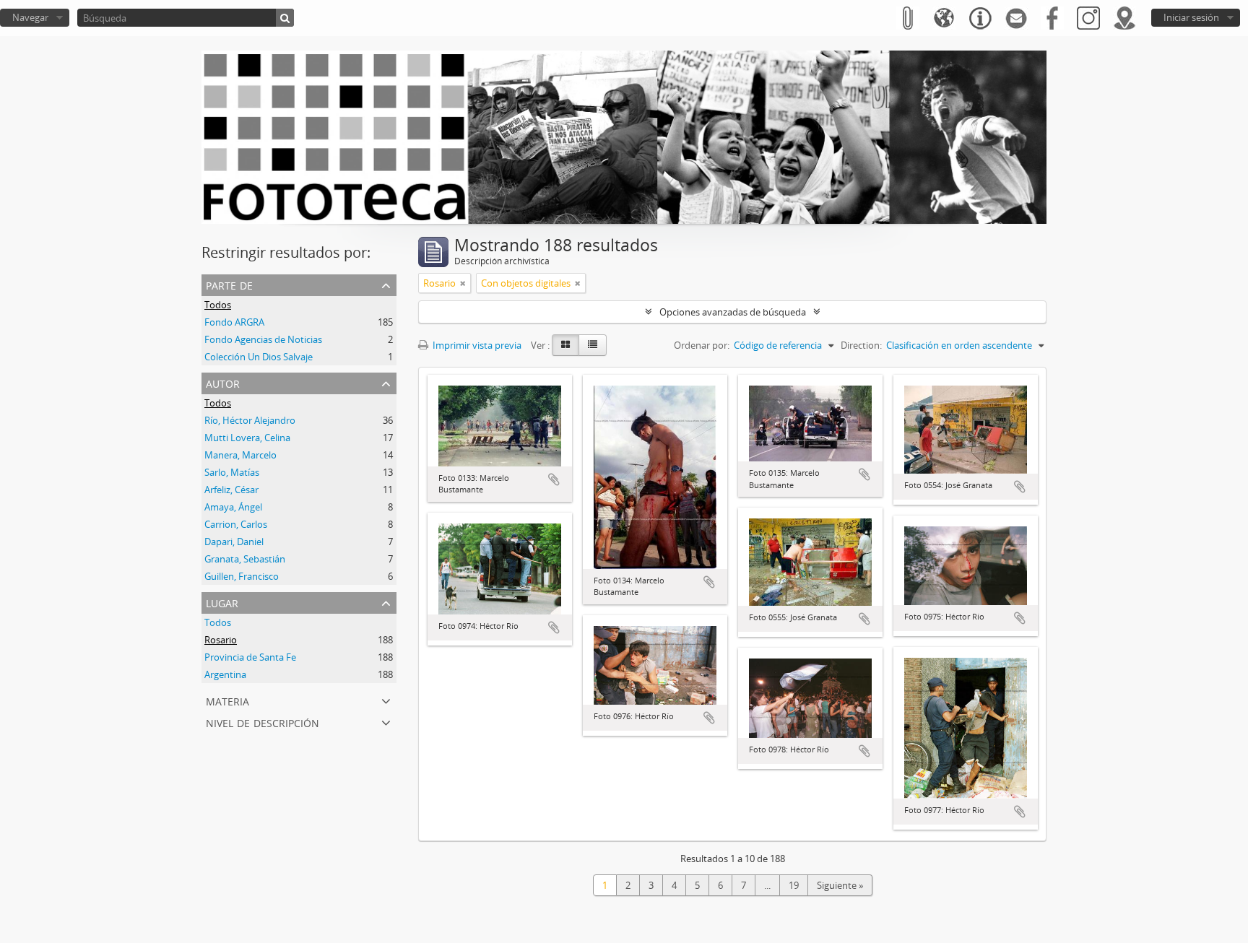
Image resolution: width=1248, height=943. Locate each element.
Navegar (30, 17)
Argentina (225, 674)
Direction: (861, 345)
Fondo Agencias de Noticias (263, 339)
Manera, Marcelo (240, 454)
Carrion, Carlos (235, 524)
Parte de (229, 284)
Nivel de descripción (262, 721)
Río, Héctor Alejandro (249, 420)
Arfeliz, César (231, 489)
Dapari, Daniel (234, 541)
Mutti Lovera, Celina (247, 437)
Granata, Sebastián (244, 558)
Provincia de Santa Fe (250, 657)
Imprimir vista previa (475, 345)
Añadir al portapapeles (554, 479)
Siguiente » (840, 885)
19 (794, 885)
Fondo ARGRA (234, 322)
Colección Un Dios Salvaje (258, 356)
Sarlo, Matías (231, 472)
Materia (227, 700)
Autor (223, 382)
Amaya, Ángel (233, 506)
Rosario (220, 639)
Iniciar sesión (1191, 17)
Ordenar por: (701, 345)
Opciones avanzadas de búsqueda (732, 311)
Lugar (222, 602)
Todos (217, 304)
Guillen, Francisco (241, 576)
